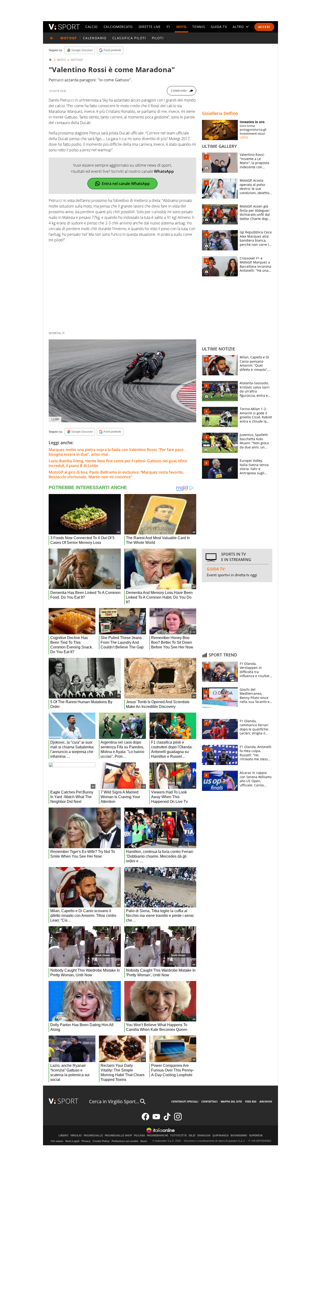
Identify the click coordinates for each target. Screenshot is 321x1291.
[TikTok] (167, 1119)
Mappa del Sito (231, 1101)
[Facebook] (145, 1119)
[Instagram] (178, 1119)
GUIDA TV (219, 26)
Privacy (86, 1141)
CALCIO (91, 26)
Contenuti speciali (184, 1101)
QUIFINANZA (220, 1135)
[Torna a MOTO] (51, 38)
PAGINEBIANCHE (157, 1135)
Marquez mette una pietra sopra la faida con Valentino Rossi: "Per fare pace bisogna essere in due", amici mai (116, 452)
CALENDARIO (95, 38)
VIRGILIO (76, 1135)
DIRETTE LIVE (150, 26)
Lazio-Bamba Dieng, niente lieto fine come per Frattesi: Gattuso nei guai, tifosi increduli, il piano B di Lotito (118, 463)
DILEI (192, 1135)
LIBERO (63, 1135)
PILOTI (158, 38)
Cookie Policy (101, 1141)
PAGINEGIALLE (93, 1135)
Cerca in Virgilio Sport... (114, 1101)
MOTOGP (77, 60)
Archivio (265, 1101)
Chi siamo (57, 1141)
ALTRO (238, 26)
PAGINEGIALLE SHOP (118, 1135)
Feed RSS (250, 1101)
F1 (168, 26)
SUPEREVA (256, 1135)
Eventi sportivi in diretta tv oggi (232, 575)
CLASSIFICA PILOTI (129, 38)
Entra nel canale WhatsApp (126, 183)
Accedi (264, 27)
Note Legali (72, 1141)
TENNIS (198, 26)
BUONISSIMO (239, 1135)
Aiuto (143, 1141)
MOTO (181, 26)
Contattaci (209, 1101)
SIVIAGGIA (204, 1135)
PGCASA (139, 1135)
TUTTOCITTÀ (178, 1135)
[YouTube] (156, 1119)
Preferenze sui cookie (125, 1141)
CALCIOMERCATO (118, 26)
